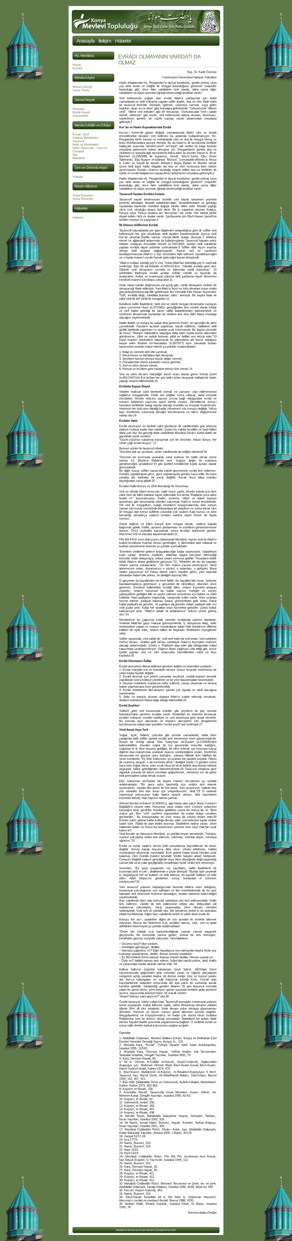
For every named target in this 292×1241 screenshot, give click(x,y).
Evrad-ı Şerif (81, 134)
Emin (173, 1230)
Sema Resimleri (83, 198)
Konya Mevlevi (147, 1230)
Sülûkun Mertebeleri (85, 137)
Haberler (123, 41)
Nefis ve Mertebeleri (86, 144)
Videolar (78, 176)
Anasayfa (85, 41)
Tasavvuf (78, 141)
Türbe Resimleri (83, 195)
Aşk (75, 154)
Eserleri (77, 68)
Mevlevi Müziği (82, 86)
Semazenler (80, 115)
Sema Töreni (81, 90)
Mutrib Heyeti (81, 112)
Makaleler (79, 158)
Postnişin (78, 109)
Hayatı (77, 64)
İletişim (104, 41)
